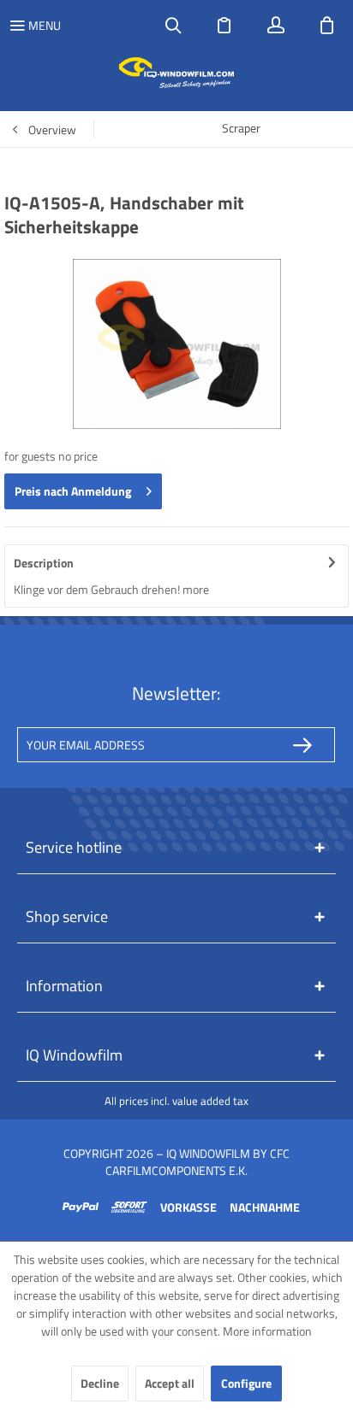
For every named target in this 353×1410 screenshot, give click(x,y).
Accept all (169, 1383)
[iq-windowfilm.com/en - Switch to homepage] (177, 72)
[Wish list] (224, 26)
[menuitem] (34, 25)
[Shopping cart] (327, 26)
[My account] (276, 26)
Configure (246, 1383)
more (195, 589)
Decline (100, 1383)
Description (44, 563)
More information (267, 1331)
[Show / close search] (173, 26)
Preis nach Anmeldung (73, 491)
